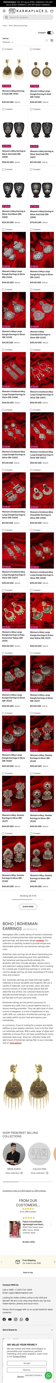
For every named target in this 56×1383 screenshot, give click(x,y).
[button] (6, 1224)
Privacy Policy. (19, 1356)
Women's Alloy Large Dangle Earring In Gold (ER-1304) (40, 94)
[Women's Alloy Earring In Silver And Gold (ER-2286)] (42, 190)
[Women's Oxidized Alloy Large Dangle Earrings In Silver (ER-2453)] (42, 430)
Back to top (28, 1272)
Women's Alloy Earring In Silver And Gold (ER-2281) (41, 154)
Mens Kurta (14, 1169)
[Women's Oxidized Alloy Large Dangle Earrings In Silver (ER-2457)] (14, 550)
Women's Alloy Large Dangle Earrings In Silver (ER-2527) (41, 698)
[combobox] (28, 17)
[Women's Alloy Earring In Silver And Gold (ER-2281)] (42, 130)
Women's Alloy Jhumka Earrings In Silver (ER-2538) (41, 818)
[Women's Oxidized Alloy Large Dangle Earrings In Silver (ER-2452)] (14, 430)
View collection (38, 1173)
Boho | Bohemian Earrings (18, 26)
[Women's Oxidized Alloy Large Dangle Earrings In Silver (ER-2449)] (14, 370)
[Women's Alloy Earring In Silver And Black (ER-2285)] (14, 190)
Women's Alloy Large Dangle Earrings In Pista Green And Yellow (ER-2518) (13, 636)
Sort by (6, 38)
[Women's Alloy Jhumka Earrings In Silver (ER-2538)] (42, 794)
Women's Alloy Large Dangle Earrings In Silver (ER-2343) (13, 274)
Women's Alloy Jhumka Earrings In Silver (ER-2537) (13, 818)
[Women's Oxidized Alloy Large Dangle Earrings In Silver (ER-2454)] (14, 490)
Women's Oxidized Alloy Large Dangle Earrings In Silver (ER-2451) (41, 394)
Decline (26, 1370)
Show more (28, 907)
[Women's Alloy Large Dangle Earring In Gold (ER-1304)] (42, 70)
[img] (28, 1208)
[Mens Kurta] (14, 1154)
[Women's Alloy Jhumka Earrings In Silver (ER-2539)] (14, 854)
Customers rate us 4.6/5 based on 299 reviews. (24, 1190)
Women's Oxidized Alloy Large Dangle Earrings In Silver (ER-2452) (13, 454)
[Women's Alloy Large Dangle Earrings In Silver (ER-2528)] (14, 733)
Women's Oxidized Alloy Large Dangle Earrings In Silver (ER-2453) (41, 455)
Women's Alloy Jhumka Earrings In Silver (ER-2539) (13, 878)
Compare (42, 33)
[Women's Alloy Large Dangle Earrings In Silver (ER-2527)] (42, 673)
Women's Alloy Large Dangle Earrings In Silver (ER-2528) (13, 758)
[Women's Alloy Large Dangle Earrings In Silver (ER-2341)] (42, 250)
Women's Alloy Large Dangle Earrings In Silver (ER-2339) (13, 334)
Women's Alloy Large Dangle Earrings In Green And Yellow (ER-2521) (41, 635)
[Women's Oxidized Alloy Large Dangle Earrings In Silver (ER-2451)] (42, 370)
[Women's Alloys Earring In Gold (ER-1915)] (14, 69)
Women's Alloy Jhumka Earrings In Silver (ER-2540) (41, 878)
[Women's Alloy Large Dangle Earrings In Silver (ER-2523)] (14, 673)
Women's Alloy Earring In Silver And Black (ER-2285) (13, 214)
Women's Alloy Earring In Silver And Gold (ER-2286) (41, 214)
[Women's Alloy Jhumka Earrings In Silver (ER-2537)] (14, 794)
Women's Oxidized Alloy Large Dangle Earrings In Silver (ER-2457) (13, 575)
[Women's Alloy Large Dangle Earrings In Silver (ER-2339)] (14, 310)
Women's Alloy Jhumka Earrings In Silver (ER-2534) (41, 758)
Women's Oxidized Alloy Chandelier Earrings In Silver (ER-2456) (41, 515)
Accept (27, 1363)
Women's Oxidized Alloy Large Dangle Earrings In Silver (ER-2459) (41, 575)
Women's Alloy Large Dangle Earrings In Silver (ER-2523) (13, 698)
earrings (40, 940)
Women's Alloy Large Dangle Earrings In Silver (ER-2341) (41, 274)
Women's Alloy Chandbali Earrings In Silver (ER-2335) (40, 334)
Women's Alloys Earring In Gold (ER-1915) (13, 92)
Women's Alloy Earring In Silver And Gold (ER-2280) (13, 154)
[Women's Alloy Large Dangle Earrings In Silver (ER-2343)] (14, 250)
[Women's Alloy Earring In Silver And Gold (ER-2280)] (14, 130)
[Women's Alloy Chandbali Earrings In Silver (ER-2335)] (42, 310)
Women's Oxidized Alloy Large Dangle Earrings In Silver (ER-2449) (13, 394)
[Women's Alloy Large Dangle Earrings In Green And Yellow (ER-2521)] (42, 611)
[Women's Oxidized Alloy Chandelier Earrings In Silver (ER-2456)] (42, 490)
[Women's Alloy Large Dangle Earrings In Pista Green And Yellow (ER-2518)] (14, 611)
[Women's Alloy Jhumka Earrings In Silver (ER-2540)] (42, 854)
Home (5, 26)
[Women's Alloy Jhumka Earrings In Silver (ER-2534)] (42, 734)
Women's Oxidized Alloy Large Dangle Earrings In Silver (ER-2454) (13, 514)
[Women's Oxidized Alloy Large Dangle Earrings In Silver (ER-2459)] (42, 550)
